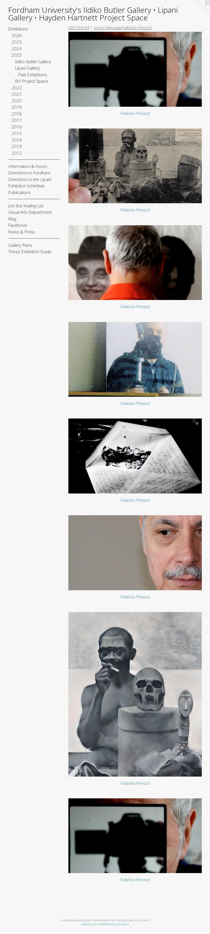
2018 (17, 114)
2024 (17, 48)
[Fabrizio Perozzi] (135, 69)
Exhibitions (18, 29)
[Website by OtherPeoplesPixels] (200, 10)
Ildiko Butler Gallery (33, 62)
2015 (17, 133)
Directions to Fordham (29, 173)
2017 (17, 120)
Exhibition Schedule (26, 186)
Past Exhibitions (32, 75)
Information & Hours (27, 166)
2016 (17, 127)
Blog (12, 219)
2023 (17, 55)
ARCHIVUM (78, 27)
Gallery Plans (20, 245)
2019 (17, 107)
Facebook (17, 225)
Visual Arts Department (30, 212)
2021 (17, 94)
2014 (17, 140)
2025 (17, 42)
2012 (17, 153)
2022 (17, 88)
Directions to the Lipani (29, 179)
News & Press (21, 232)
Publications (19, 192)
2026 (17, 35)
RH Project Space (31, 81)
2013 (17, 146)
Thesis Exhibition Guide (29, 251)
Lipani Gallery (27, 68)
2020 (17, 101)
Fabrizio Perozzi (135, 113)
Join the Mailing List (26, 206)
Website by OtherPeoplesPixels (105, 924)
